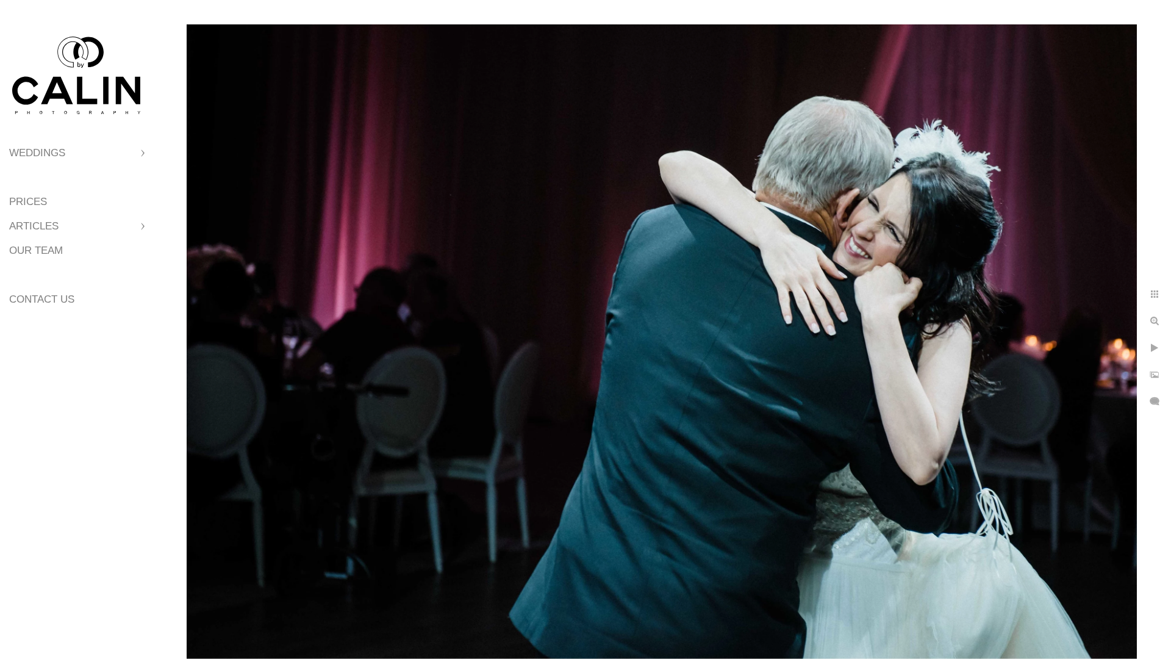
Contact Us (41, 299)
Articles (34, 226)
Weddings (37, 153)
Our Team (36, 250)
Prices (28, 201)
